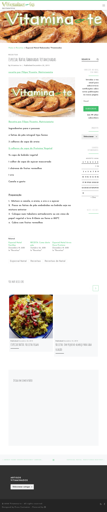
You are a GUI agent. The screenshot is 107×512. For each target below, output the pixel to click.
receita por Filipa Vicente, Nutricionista (30, 72)
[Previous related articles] (89, 288)
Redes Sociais (93, 210)
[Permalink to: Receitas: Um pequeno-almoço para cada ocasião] (76, 316)
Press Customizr (22, 507)
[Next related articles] (96, 288)
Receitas (19, 48)
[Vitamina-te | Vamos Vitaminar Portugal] (18, 4)
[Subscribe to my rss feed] (101, 504)
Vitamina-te (16, 65)
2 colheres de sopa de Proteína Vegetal (30, 148)
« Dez (93, 197)
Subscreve (90, 109)
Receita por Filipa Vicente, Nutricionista (31, 122)
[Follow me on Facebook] (104, 504)
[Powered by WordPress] (45, 507)
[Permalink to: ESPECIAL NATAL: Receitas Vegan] (31, 316)
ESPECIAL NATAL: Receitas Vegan (25, 344)
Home (11, 48)
